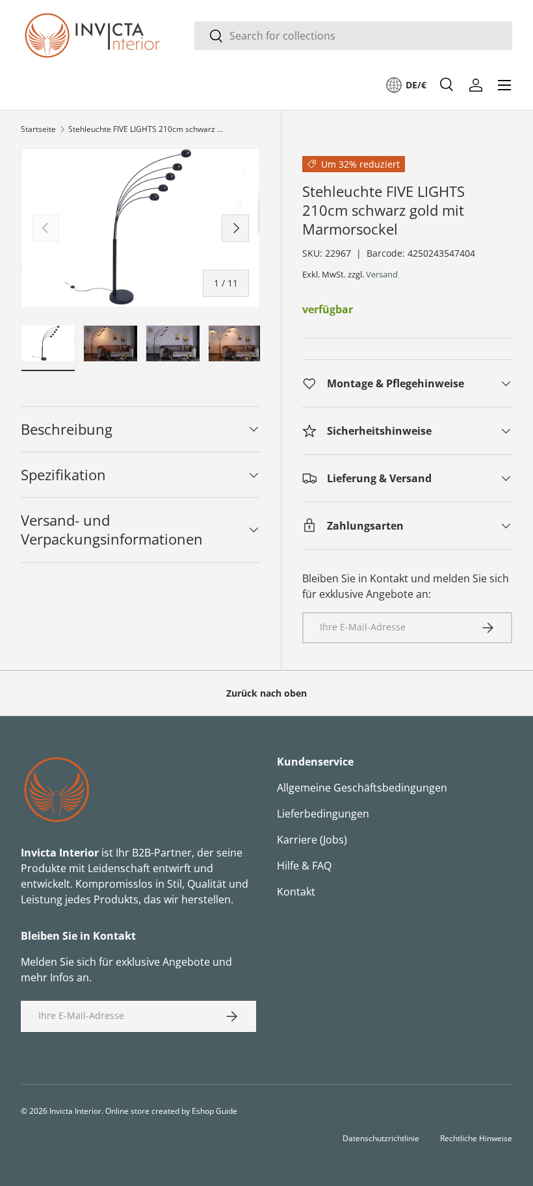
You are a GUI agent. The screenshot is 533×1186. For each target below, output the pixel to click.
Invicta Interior (75, 1110)
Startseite (38, 129)
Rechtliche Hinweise (476, 1138)
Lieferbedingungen (323, 813)
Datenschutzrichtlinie (381, 1138)
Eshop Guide (214, 1110)
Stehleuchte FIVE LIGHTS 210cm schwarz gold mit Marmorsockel (146, 129)
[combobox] (353, 35)
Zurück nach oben (266, 693)
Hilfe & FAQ (304, 865)
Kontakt (296, 891)
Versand (382, 274)
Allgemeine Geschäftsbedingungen (362, 787)
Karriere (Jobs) (312, 839)
